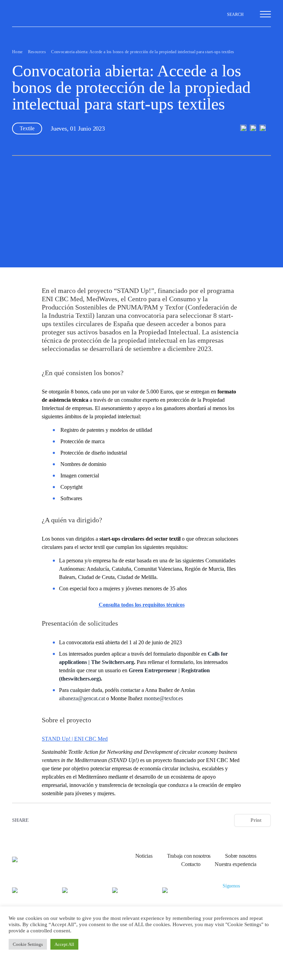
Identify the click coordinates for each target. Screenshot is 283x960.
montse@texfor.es (163, 698)
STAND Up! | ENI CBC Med (75, 739)
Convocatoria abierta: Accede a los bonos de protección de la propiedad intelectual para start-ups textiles (142, 51)
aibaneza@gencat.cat (82, 698)
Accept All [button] (64, 944)
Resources (37, 51)
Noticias (144, 856)
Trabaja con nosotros (189, 856)
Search (236, 14)
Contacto (190, 864)
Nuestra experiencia (235, 864)
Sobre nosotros (240, 856)
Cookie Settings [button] (28, 944)
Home (17, 51)
